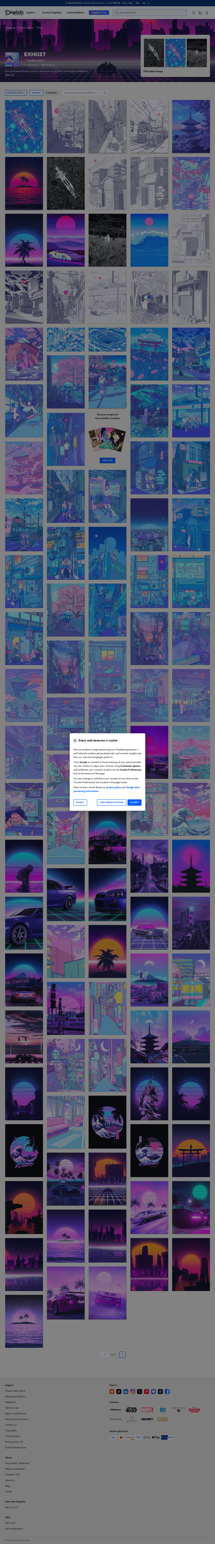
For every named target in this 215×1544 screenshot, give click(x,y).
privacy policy (113, 787)
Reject (80, 802)
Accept (134, 802)
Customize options (112, 802)
